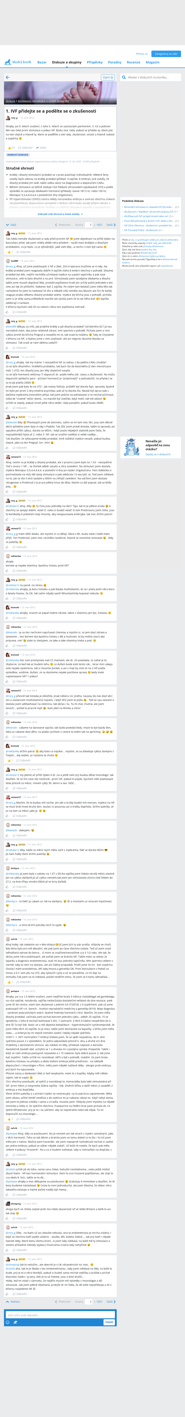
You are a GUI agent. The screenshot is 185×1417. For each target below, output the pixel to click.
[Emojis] (7, 1322)
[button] (60, 214)
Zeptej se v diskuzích (158, 454)
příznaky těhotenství (153, 246)
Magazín (153, 62)
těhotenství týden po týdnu (151, 256)
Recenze (133, 62)
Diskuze (10, 101)
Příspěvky (95, 62)
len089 (12, 326)
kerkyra (12, 901)
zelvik (11, 1169)
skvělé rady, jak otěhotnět (158, 243)
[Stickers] (15, 1322)
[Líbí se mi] (8, 312)
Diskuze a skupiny (66, 62)
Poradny (114, 62)
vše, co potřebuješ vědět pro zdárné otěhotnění (154, 239)
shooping (13, 1264)
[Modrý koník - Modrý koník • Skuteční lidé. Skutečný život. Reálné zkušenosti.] (17, 63)
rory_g (12, 266)
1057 (99, 224)
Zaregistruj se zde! (166, 53)
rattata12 (13, 506)
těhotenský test (148, 252)
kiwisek (12, 422)
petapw (12, 1133)
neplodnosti (167, 265)
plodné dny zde (148, 249)
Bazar (42, 62)
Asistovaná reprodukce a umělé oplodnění (43, 101)
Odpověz (27, 147)
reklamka (13, 589)
